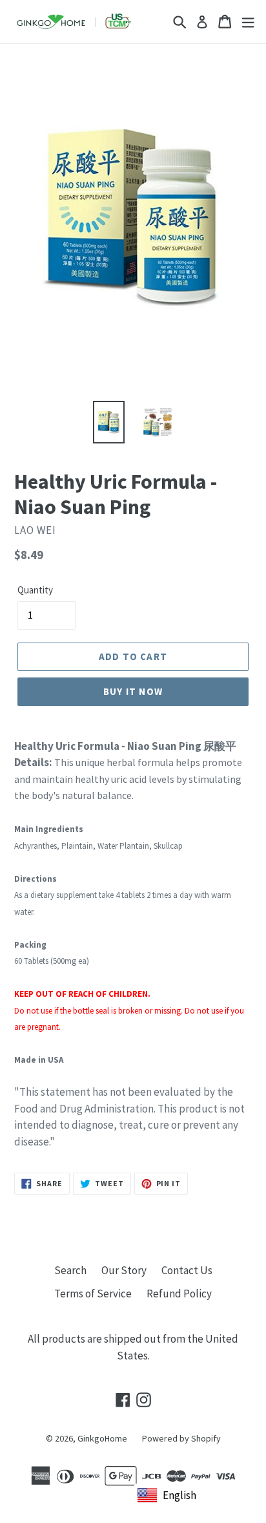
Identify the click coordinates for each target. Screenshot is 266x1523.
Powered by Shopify (181, 1438)
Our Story (124, 1270)
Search (70, 1270)
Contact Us (186, 1270)
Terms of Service (93, 1293)
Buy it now (133, 691)
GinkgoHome (102, 1438)
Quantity (35, 590)
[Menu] (248, 21)
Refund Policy (179, 1293)
